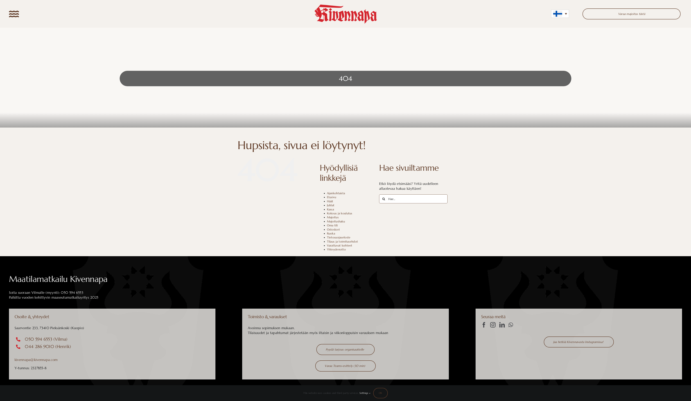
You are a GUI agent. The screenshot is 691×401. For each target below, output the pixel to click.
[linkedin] (502, 325)
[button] (560, 14)
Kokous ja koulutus (339, 213)
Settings (364, 393)
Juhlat (331, 205)
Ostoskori (333, 229)
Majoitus (333, 217)
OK (380, 393)
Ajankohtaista (336, 193)
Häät (330, 201)
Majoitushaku (336, 221)
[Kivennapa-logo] (345, 5)
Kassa (330, 209)
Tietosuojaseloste (339, 237)
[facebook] (484, 325)
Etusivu (331, 197)
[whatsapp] (510, 325)
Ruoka (331, 233)
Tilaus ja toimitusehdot (342, 241)
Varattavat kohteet (339, 245)
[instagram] (493, 325)
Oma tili (332, 225)
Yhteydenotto (336, 249)
